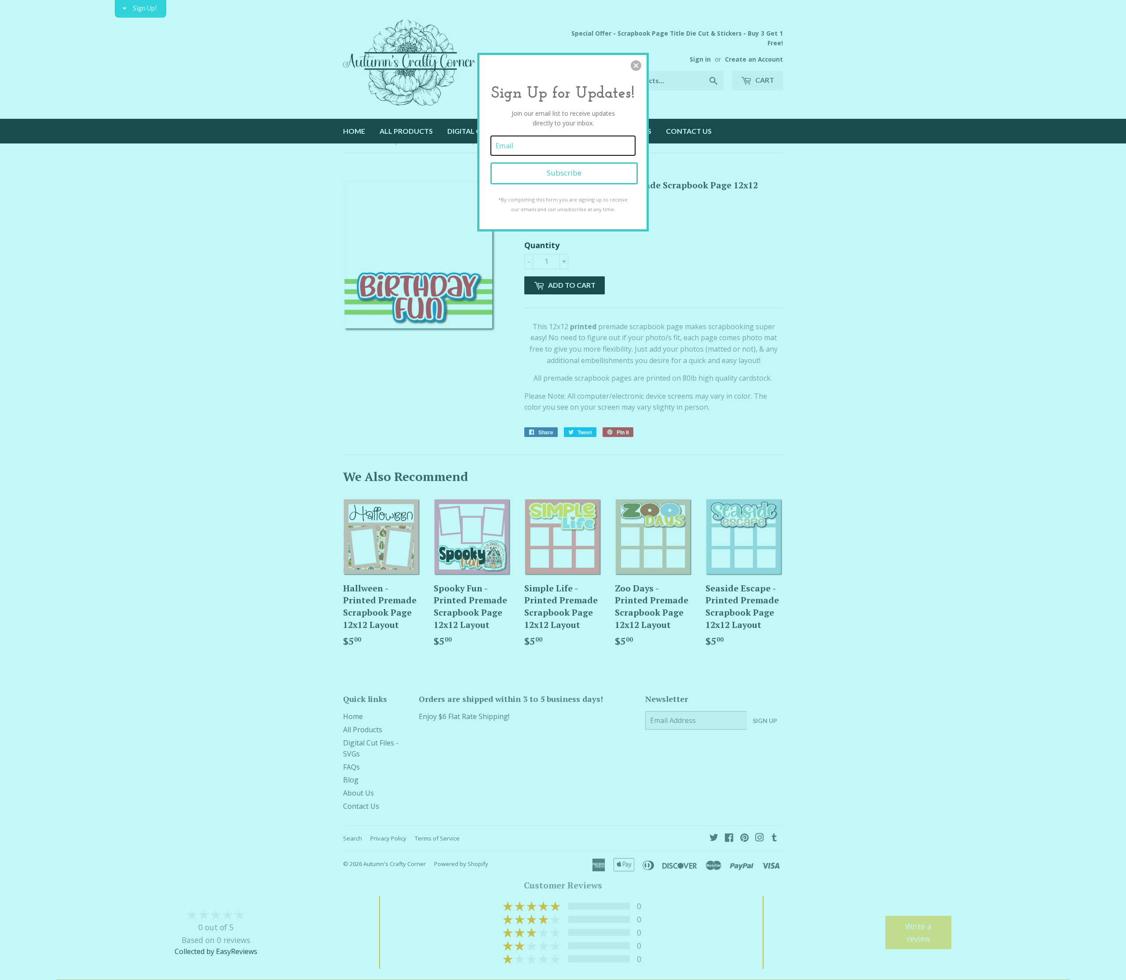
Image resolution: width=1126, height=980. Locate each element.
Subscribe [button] (564, 173)
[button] (636, 65)
